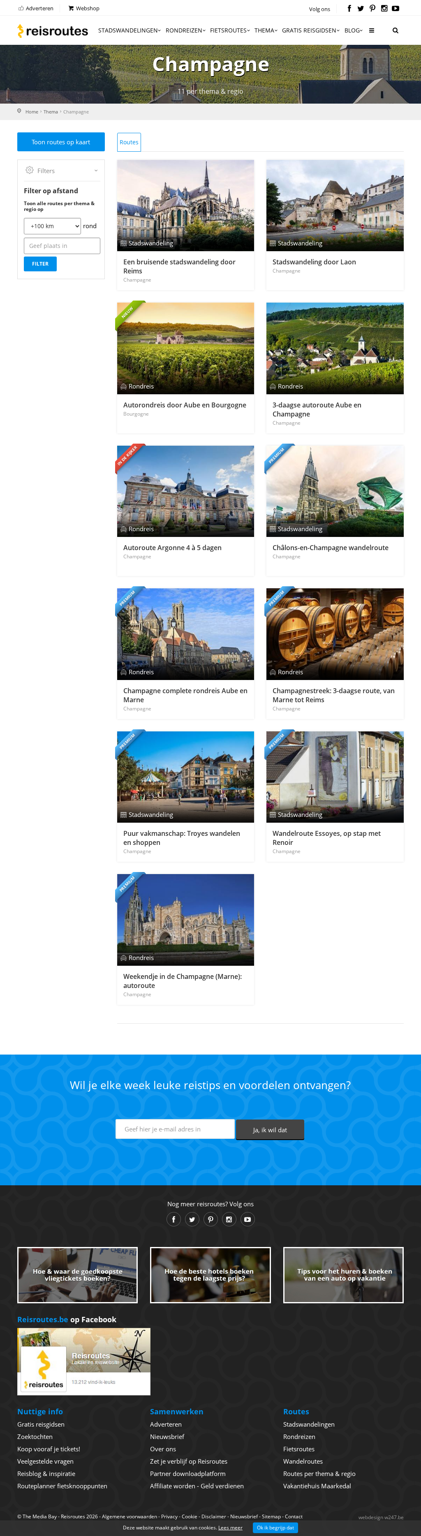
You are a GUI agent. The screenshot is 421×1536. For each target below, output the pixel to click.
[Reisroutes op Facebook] (349, 9)
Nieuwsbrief (167, 1436)
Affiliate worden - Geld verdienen (197, 1486)
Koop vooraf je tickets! (48, 1449)
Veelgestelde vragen (45, 1461)
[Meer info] (371, 33)
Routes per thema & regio (319, 1473)
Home (31, 112)
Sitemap (271, 1516)
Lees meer (230, 1527)
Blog (352, 30)
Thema (264, 30)
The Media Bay (40, 1516)
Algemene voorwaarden (129, 1516)
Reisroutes (52, 31)
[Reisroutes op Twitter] (361, 9)
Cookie (189, 1516)
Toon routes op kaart (61, 142)
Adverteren (39, 8)
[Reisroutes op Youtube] (396, 9)
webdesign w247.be (381, 1517)
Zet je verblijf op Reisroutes (188, 1461)
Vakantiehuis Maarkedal (317, 1486)
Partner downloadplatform (188, 1473)
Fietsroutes (228, 30)
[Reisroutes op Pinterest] (372, 9)
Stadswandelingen (128, 30)
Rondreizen (184, 30)
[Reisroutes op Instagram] (384, 9)
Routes (129, 142)
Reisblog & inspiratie (46, 1473)
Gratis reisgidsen (309, 30)
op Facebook (66, 1319)
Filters (46, 171)
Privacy (169, 1516)
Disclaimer (213, 1516)
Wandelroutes (303, 1461)
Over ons (163, 1449)
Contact (294, 1516)
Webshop (87, 8)
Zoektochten (35, 1436)
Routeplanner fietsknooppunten (62, 1486)
